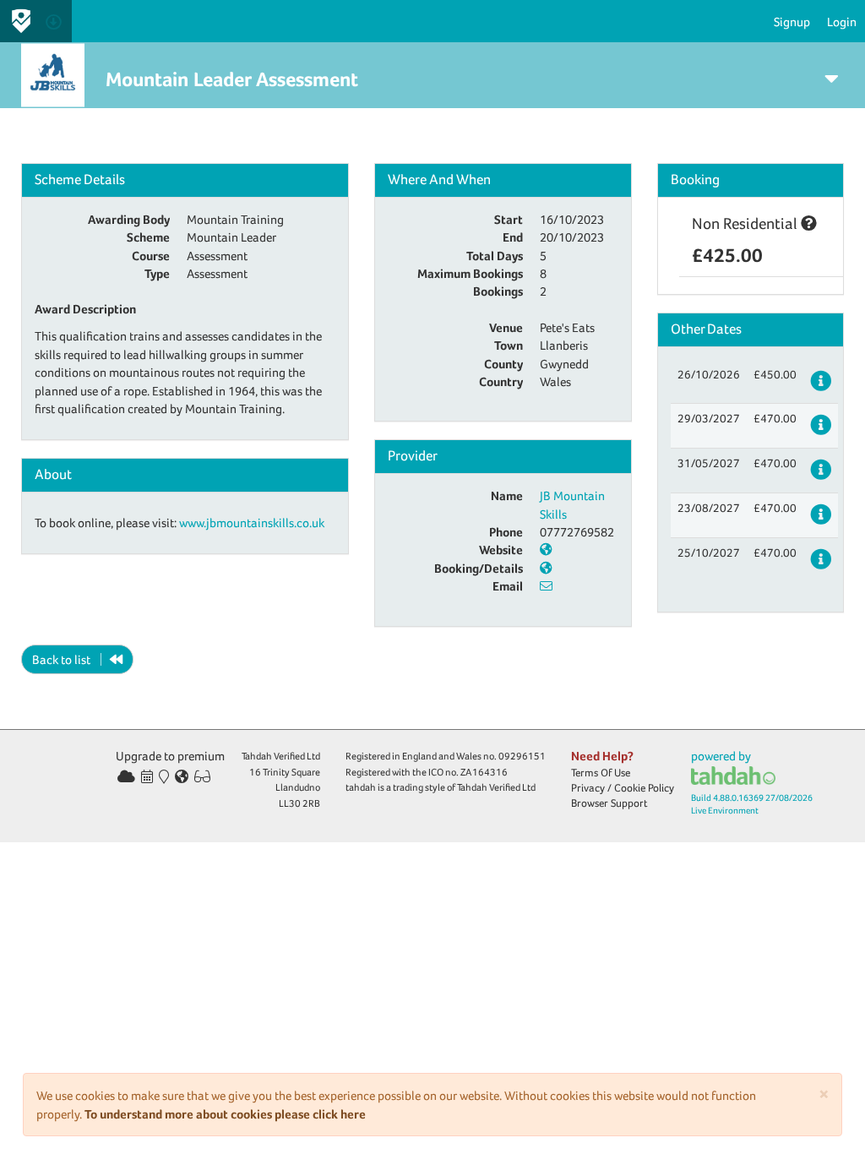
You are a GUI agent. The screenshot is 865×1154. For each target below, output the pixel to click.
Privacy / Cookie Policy (622, 787)
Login (842, 21)
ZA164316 (484, 772)
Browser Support (609, 803)
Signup (792, 21)
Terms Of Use (600, 772)
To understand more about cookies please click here (225, 1114)
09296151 (522, 756)
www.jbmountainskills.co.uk (251, 522)
